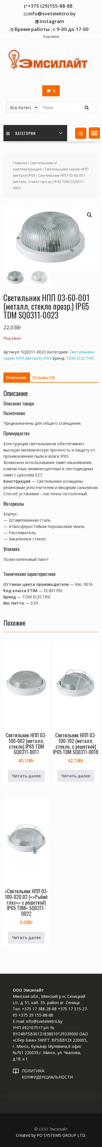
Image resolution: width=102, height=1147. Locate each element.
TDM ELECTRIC (80, 358)
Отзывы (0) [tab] (43, 377)
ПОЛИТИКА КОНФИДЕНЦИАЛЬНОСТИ (47, 1074)
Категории (25, 133)
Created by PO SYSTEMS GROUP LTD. (51, 1135)
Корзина (51, 36)
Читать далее (26, 775)
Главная (20, 162)
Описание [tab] (16, 377)
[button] (94, 133)
